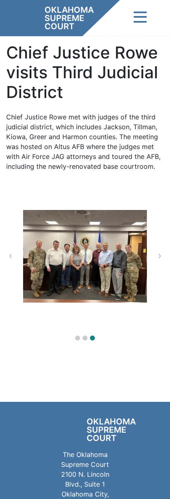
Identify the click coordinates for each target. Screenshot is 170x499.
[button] (77, 338)
